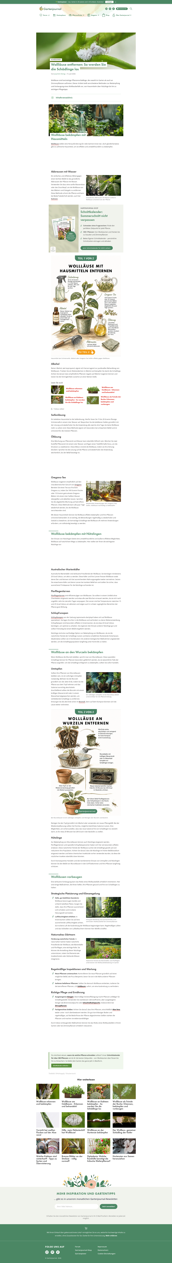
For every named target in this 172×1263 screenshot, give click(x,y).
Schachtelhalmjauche (91, 1003)
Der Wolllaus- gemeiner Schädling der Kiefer (124, 1131)
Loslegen (109, 2)
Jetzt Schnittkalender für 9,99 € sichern (96, 248)
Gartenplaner (61, 15)
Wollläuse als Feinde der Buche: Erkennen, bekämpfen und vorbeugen (123, 1105)
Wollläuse (55, 144)
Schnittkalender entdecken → (61, 1065)
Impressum (102, 1247)
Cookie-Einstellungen (106, 1254)
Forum (45, 15)
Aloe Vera (116, 1009)
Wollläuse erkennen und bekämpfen (46, 1102)
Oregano (78, 485)
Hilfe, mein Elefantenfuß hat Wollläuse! (73, 1131)
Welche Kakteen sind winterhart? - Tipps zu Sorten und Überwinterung (46, 1160)
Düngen (70, 997)
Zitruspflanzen (61, 1006)
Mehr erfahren (111, 1236)
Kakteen (54, 199)
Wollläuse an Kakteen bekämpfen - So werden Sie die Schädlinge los (75, 399)
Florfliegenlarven (58, 595)
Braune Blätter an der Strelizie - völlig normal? (72, 1158)
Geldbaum (81, 986)
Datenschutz (103, 1250)
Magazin (94, 15)
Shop (107, 15)
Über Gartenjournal (122, 15)
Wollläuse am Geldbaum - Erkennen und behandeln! (110, 389)
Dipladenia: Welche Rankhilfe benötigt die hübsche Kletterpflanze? (98, 1158)
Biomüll (82, 702)
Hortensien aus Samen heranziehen (123, 1157)
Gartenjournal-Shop (83, 1250)
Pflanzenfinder (77, 15)
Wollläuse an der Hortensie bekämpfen (97, 1131)
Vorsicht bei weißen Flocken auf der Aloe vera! (46, 1132)
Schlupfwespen (57, 617)
